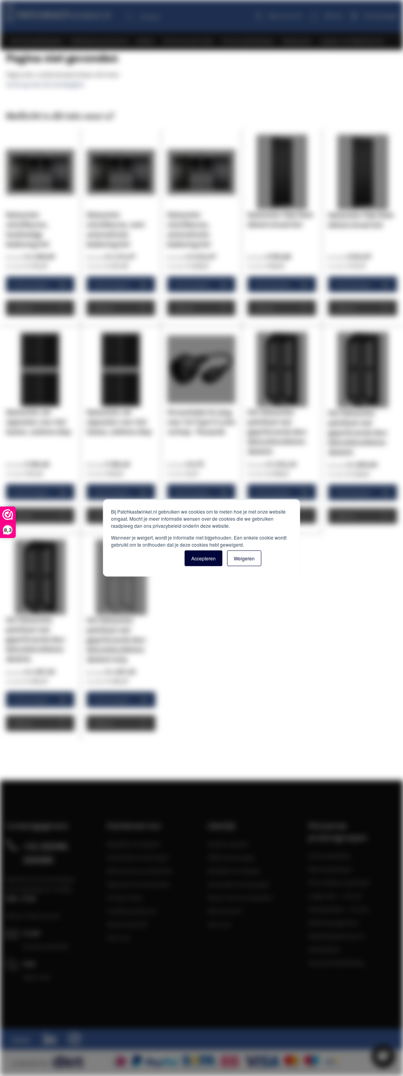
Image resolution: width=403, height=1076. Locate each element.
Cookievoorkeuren (131, 911)
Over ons (118, 938)
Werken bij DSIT (128, 924)
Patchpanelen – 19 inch (338, 909)
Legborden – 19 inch (335, 896)
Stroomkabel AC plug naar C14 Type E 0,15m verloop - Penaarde (201, 421)
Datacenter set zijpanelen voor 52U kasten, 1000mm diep (119, 421)
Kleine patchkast (330, 869)
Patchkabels (324, 949)
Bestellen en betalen (133, 844)
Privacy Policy (124, 897)
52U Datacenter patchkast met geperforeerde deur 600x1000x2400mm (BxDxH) (35, 639)
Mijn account (285, 16)
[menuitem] (36, 41)
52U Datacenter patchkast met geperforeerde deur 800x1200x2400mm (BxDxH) (277, 431)
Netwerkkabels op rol (336, 936)
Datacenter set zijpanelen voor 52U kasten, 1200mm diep (38, 421)
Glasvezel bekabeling (336, 963)
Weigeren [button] (244, 558)
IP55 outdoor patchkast (339, 882)
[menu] (204, 41)
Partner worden (228, 844)
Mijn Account (224, 911)
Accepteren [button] (203, 558)
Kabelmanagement (333, 923)
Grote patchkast (329, 856)
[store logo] (58, 11)
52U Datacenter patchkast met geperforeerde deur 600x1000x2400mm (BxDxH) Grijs (116, 639)
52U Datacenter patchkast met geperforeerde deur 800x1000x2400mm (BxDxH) (358, 432)
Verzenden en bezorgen (138, 857)
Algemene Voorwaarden (138, 884)
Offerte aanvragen (231, 857)
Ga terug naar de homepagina (45, 84)
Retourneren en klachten (139, 871)
